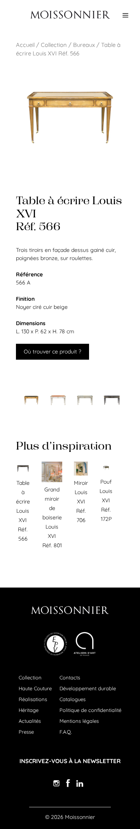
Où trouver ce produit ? (52, 351)
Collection (54, 44)
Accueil (25, 44)
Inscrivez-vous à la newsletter (70, 761)
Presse (26, 732)
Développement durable (88, 688)
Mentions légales (79, 721)
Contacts (70, 677)
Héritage (28, 710)
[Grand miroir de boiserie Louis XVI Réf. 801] (52, 480)
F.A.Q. (66, 732)
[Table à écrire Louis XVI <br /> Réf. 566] (31, 400)
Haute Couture (35, 688)
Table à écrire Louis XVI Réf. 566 (23, 510)
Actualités (30, 721)
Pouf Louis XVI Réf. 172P (106, 500)
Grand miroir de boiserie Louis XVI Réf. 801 (52, 517)
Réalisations (33, 699)
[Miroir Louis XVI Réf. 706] (81, 473)
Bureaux (84, 44)
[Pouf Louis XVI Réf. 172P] (106, 472)
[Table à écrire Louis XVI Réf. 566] (23, 473)
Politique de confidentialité (90, 710)
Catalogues (73, 699)
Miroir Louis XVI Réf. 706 (81, 501)
